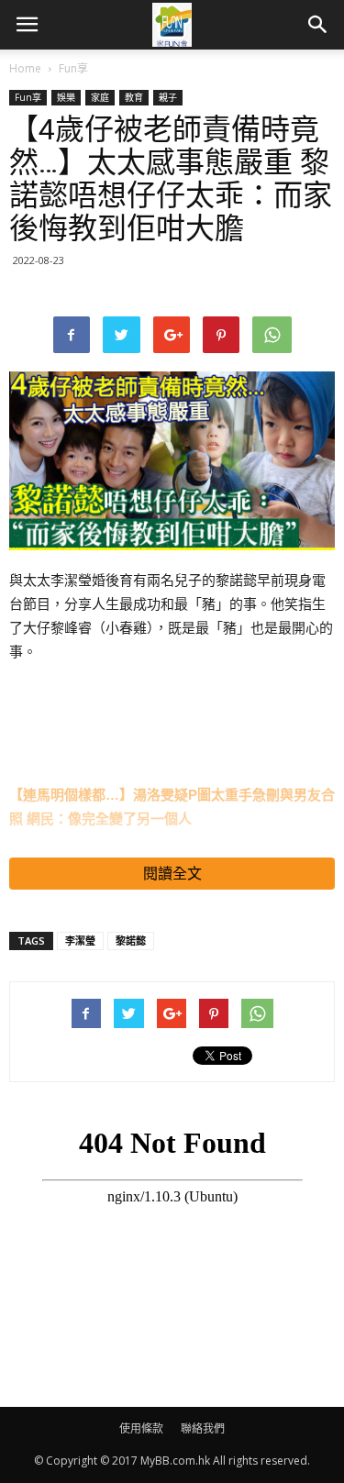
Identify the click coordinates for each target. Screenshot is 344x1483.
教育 (134, 97)
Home (25, 68)
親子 (168, 97)
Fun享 (73, 68)
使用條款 (141, 1428)
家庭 (100, 97)
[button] (318, 25)
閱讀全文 (172, 873)
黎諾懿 (131, 940)
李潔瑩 (80, 940)
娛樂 (66, 97)
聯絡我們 (203, 1428)
